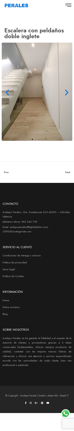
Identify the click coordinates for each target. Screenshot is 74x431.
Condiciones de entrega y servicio (22, 255)
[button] (7, 92)
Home (6, 300)
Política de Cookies (13, 276)
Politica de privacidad (15, 262)
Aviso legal (9, 269)
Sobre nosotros (11, 307)
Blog (5, 314)
